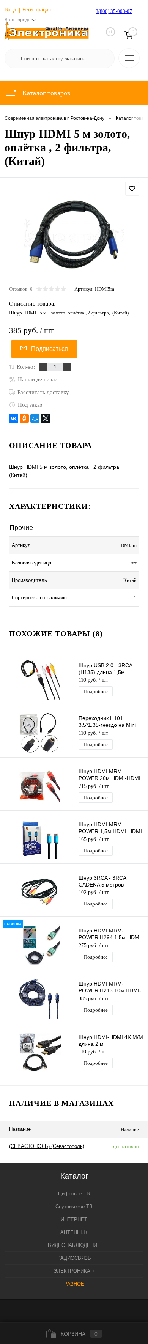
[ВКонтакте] (13, 418)
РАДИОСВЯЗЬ (74, 1258)
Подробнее (96, 691)
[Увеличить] (74, 233)
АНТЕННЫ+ (74, 1232)
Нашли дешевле (37, 379)
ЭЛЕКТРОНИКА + (74, 1271)
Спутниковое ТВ (74, 1206)
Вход (10, 10)
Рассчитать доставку (43, 392)
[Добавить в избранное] (132, 189)
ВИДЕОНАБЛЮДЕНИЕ (74, 1245)
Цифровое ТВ (74, 1193)
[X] (45, 418)
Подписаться (49, 349)
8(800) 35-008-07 (114, 11)
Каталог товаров (45, 93)
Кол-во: (26, 367)
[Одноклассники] (24, 418)
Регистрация (36, 10)
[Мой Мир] (34, 418)
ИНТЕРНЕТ (74, 1219)
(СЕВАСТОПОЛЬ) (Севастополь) (46, 1146)
